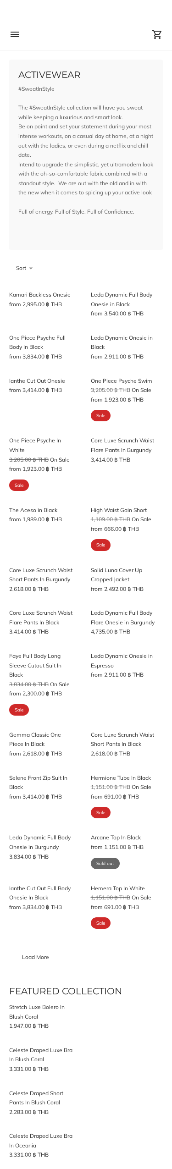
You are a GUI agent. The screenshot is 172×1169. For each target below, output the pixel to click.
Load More (35, 957)
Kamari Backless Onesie (40, 294)
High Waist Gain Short (119, 510)
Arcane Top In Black (116, 837)
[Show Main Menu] (15, 34)
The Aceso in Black (33, 510)
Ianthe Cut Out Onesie (37, 380)
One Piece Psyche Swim (121, 380)
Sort (21, 268)
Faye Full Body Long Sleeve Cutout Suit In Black (35, 665)
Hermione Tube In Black (121, 777)
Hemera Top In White (118, 888)
